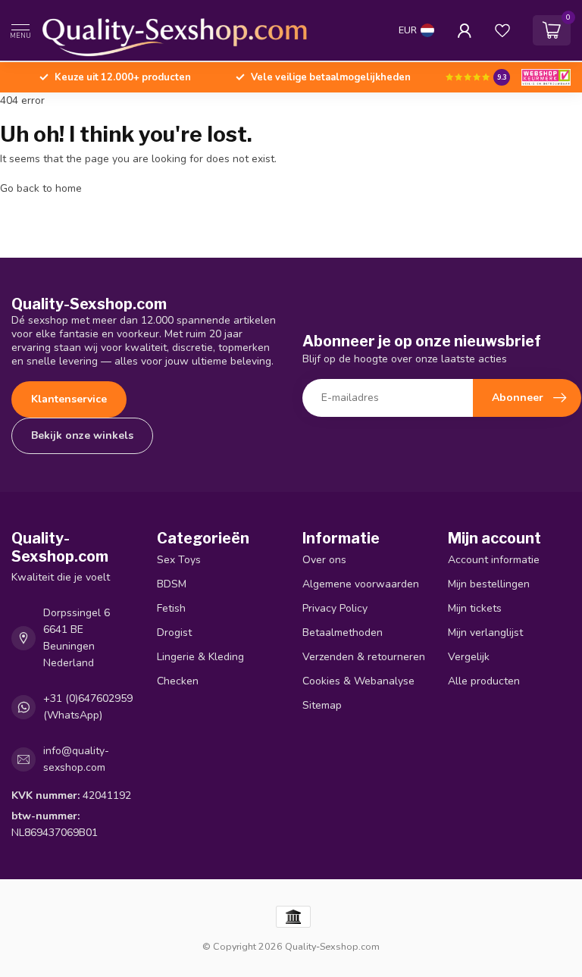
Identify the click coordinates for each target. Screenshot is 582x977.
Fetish (171, 608)
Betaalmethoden (342, 632)
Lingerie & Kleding (200, 657)
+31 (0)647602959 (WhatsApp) (88, 706)
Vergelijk (469, 657)
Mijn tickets (475, 608)
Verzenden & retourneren (363, 657)
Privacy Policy (335, 608)
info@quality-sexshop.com (76, 759)
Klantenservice (69, 399)
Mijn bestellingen (489, 584)
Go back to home (41, 188)
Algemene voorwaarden (360, 584)
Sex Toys (179, 560)
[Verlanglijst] (502, 30)
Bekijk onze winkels (82, 435)
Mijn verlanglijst (485, 632)
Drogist (174, 632)
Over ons (324, 560)
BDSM (171, 584)
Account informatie (494, 560)
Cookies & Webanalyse (358, 681)
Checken (178, 681)
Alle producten (484, 681)
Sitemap (322, 705)
